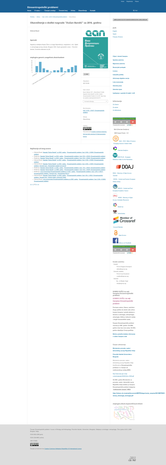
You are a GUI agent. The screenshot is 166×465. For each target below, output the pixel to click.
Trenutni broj (63, 10)
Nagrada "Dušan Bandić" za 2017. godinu (54, 160)
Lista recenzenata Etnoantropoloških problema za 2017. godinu (58, 171)
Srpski (114, 34)
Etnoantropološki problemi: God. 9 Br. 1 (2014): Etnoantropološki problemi (84, 158)
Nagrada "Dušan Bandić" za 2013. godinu (52, 158)
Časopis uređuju (50, 10)
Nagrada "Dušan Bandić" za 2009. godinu (52, 169)
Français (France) (118, 37)
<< (31, 184)
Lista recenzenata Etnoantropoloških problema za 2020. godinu (60, 179)
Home (29, 10)
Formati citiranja (89, 101)
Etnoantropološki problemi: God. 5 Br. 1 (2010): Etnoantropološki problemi (84, 169)
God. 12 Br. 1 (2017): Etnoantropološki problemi (54, 17)
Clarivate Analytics (123, 150)
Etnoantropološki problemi (42, 7)
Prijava (137, 1)
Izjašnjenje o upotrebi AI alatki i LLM (124, 93)
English (115, 31)
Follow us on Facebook (124, 243)
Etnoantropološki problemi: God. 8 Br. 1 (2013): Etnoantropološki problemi (84, 156)
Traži (135, 10)
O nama (37, 10)
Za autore (115, 107)
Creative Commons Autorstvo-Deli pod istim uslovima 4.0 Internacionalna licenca (95, 134)
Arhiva (73, 10)
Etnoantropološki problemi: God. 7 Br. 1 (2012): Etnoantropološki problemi (84, 167)
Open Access (122, 235)
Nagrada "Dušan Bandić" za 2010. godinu (54, 175)
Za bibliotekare (117, 110)
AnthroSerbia (121, 213)
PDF (87, 74)
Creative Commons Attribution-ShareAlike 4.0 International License (63, 448)
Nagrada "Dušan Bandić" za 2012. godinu (52, 156)
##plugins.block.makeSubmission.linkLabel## (130, 19)
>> (38, 184)
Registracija (130, 1)
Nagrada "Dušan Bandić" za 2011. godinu (51, 167)
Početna (32, 17)
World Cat (120, 207)
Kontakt (92, 10)
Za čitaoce (116, 104)
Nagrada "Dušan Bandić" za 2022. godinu (54, 164)
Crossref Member (118, 227)
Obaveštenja (82, 10)
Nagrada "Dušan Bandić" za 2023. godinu (54, 152)
